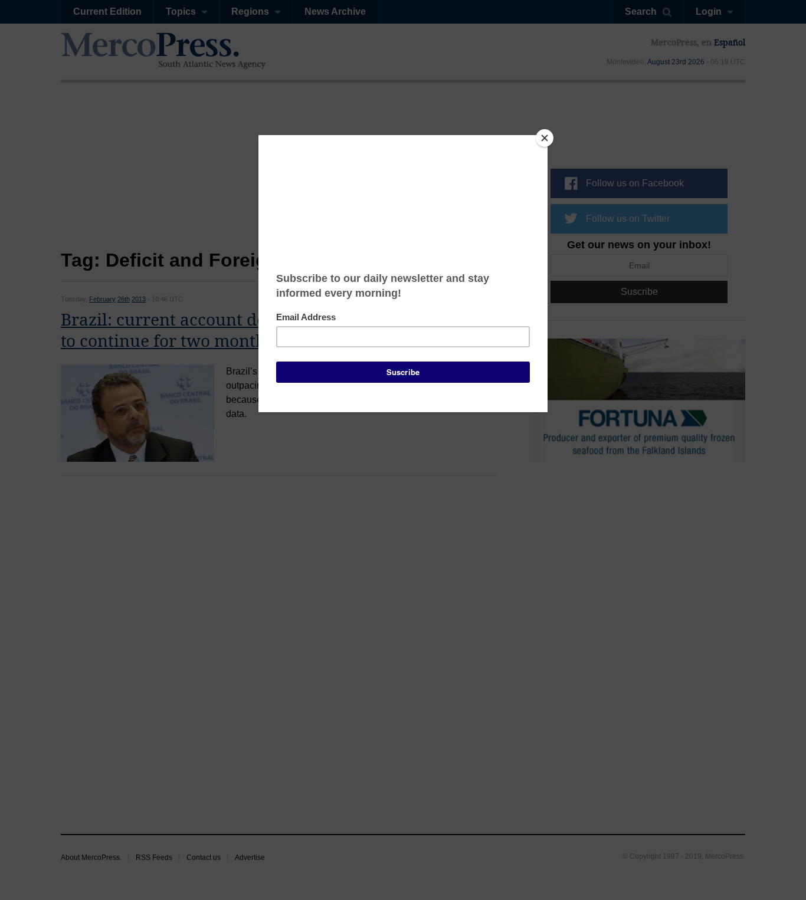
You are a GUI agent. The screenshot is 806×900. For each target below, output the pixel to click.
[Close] (544, 138)
